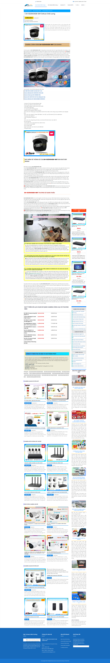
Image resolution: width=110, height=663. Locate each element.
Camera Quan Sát (28, 10)
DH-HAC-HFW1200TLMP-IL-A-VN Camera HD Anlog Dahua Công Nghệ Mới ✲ (56, 552)
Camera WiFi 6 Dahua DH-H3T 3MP (31, 616)
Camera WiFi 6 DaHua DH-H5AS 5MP (54, 575)
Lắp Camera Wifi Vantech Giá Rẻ (79, 341)
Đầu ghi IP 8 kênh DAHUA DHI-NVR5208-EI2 (78, 299)
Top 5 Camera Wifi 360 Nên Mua (79, 329)
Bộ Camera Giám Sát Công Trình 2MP (49, 375)
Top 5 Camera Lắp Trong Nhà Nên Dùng (78, 312)
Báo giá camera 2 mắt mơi (78, 321)
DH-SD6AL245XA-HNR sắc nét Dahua (32, 400)
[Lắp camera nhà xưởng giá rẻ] (28, 6)
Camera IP (62, 5)
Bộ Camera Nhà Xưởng (53, 5)
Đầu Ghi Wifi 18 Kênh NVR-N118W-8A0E (55, 462)
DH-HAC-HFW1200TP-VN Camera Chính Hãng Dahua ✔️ (56, 524)
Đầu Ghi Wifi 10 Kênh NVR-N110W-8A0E (32, 492)
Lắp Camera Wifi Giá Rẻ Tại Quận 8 (78, 539)
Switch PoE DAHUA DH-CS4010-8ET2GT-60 (78, 226)
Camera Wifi (70, 5)
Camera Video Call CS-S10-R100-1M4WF (55, 616)
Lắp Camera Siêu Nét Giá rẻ (78, 365)
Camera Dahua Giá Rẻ (37, 10)
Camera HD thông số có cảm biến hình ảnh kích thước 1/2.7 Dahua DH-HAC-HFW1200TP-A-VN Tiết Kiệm (34, 553)
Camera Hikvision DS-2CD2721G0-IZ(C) (55, 427)
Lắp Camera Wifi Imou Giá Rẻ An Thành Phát (79, 388)
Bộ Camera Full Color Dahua (78, 358)
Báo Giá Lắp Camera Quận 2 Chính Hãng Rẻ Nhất (78, 510)
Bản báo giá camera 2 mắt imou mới (79, 326)
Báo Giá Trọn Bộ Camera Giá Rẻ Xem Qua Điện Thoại (78, 478)
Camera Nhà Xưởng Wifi (65, 645)
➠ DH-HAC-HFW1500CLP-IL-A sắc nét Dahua (56, 400)
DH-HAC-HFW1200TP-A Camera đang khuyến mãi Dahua (34, 524)
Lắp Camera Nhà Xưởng (40, 5)
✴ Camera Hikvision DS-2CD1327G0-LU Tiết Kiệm (34, 428)
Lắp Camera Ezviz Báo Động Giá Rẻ (79, 337)
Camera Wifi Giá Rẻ (76, 349)
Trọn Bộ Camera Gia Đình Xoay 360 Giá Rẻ (33, 462)
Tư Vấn (77, 5)
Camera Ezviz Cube (76, 344)
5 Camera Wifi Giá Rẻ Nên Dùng (79, 317)
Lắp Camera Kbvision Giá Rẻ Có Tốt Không (60, 373)
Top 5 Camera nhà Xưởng (78, 323)
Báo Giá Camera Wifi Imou (78, 314)
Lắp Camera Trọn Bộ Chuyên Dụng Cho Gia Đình (78, 421)
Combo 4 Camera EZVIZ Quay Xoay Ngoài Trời (57, 492)
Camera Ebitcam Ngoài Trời (78, 334)
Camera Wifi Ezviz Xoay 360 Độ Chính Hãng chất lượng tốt (79, 346)
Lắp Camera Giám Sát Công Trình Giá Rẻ (32, 375)
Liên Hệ (82, 5)
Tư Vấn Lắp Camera (64, 647)
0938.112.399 (39, 1)
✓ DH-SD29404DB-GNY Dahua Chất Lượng (39, 14)
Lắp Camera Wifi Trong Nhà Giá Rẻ (36, 371)
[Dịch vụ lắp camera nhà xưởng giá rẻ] (31, 640)
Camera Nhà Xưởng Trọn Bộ (66, 641)
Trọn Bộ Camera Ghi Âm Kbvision (77, 361)
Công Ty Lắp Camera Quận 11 (78, 570)
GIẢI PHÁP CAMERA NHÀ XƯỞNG (80, 1)
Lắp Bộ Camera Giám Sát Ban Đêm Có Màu (78, 355)
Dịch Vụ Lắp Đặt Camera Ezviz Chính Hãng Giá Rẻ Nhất (40, 373)
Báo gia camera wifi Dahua (78, 339)
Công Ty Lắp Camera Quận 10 (78, 602)
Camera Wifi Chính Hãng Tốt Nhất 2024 (79, 451)
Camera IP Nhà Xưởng (65, 643)
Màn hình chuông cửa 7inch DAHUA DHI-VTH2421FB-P (78, 274)
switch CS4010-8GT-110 (77, 250)
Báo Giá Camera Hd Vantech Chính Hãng (52, 371)
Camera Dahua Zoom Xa (47, 10)
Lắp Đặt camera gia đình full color (33, 376)
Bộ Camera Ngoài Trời (77, 363)
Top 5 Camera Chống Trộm (78, 319)
